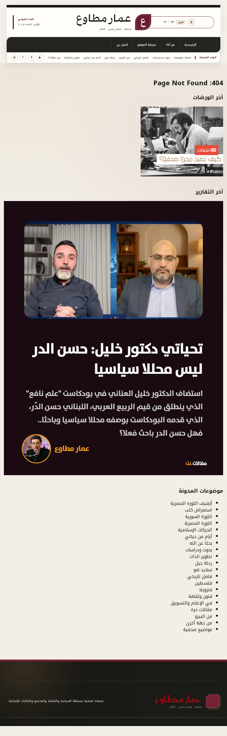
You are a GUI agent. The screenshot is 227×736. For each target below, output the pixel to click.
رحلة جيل (109, 58)
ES (165, 22)
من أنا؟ (170, 44)
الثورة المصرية (198, 523)
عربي (181, 22)
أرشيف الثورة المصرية (191, 503)
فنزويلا (205, 589)
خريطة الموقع (147, 44)
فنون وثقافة (72, 58)
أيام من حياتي (92, 58)
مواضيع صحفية (197, 629)
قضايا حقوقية (182, 58)
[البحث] (208, 44)
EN (172, 22)
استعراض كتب (198, 510)
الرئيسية (190, 44)
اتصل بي (122, 44)
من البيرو (124, 58)
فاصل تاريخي (141, 58)
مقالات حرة (201, 609)
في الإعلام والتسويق (191, 603)
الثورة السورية (198, 516)
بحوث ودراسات (161, 58)
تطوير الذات (200, 556)
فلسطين (203, 583)
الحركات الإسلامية (195, 530)
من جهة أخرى (52, 58)
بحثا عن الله (201, 543)
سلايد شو (203, 569)
